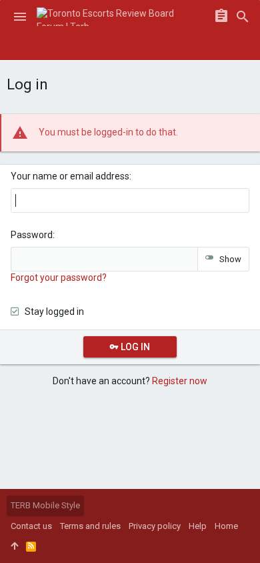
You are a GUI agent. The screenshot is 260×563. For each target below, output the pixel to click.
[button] (20, 17)
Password (32, 234)
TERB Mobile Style (45, 505)
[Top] (14, 546)
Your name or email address (70, 176)
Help (198, 526)
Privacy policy (155, 526)
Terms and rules (90, 526)
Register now (179, 381)
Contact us (31, 526)
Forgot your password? (59, 277)
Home (226, 526)
